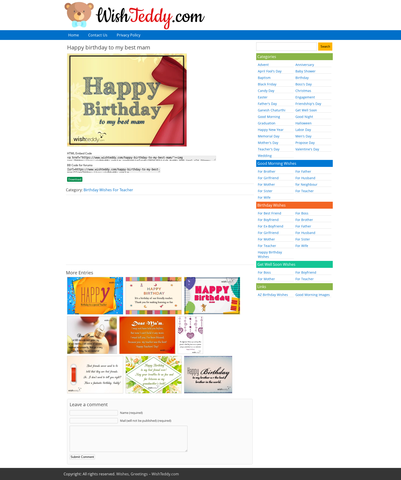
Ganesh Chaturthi (271, 110)
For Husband (305, 178)
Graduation (266, 123)
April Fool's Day (269, 71)
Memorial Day (268, 136)
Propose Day (305, 142)
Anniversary (304, 64)
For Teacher (304, 191)
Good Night (304, 116)
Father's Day (267, 103)
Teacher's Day (268, 149)
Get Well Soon (306, 110)
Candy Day (266, 90)
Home (73, 35)
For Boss (301, 213)
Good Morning (269, 116)
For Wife (264, 197)
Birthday (302, 77)
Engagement (305, 97)
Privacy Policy (128, 35)
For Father (303, 171)
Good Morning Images (312, 294)
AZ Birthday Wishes (273, 294)
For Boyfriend (268, 219)
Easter (263, 97)
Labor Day (303, 129)
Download (74, 179)
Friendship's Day (308, 103)
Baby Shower (305, 71)
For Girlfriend (268, 178)
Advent (263, 64)
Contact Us (97, 35)
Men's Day (303, 136)
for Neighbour (306, 184)
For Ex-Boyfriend (270, 226)
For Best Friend (269, 213)
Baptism (264, 77)
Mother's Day (268, 142)
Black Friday (267, 84)
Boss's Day (303, 84)
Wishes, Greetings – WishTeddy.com (147, 474)
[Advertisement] (160, 229)
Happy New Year (271, 129)
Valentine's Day (307, 149)
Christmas (303, 90)
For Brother (266, 171)
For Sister (265, 191)
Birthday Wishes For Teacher (108, 189)
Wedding (265, 155)
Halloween (303, 123)
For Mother (266, 184)
